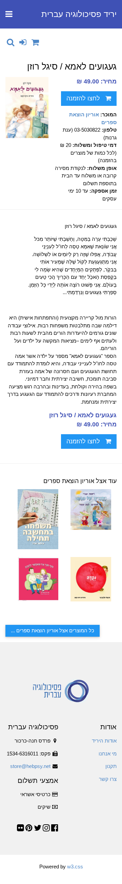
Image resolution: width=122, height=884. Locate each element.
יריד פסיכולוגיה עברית (79, 14)
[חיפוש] (10, 42)
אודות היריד (104, 741)
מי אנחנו (108, 753)
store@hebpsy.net (30, 766)
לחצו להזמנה (83, 98)
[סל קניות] (35, 42)
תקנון (111, 766)
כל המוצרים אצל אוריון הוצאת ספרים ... (52, 630)
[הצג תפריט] (9, 14)
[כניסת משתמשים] (23, 42)
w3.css (75, 866)
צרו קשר (108, 779)
